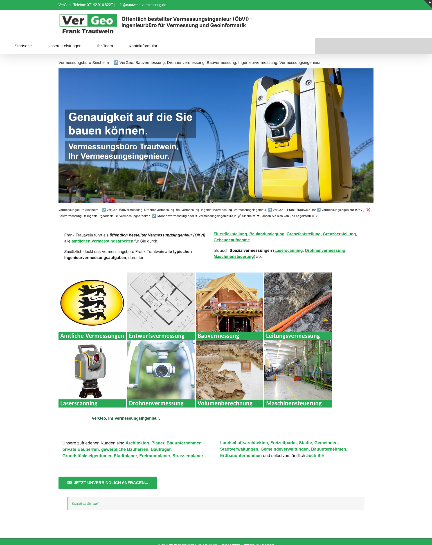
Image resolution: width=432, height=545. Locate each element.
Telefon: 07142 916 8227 (93, 5)
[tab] (125, 418)
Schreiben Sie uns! (85, 503)
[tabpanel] (216, 461)
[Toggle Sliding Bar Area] (428, 4)
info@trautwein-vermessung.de (141, 5)
